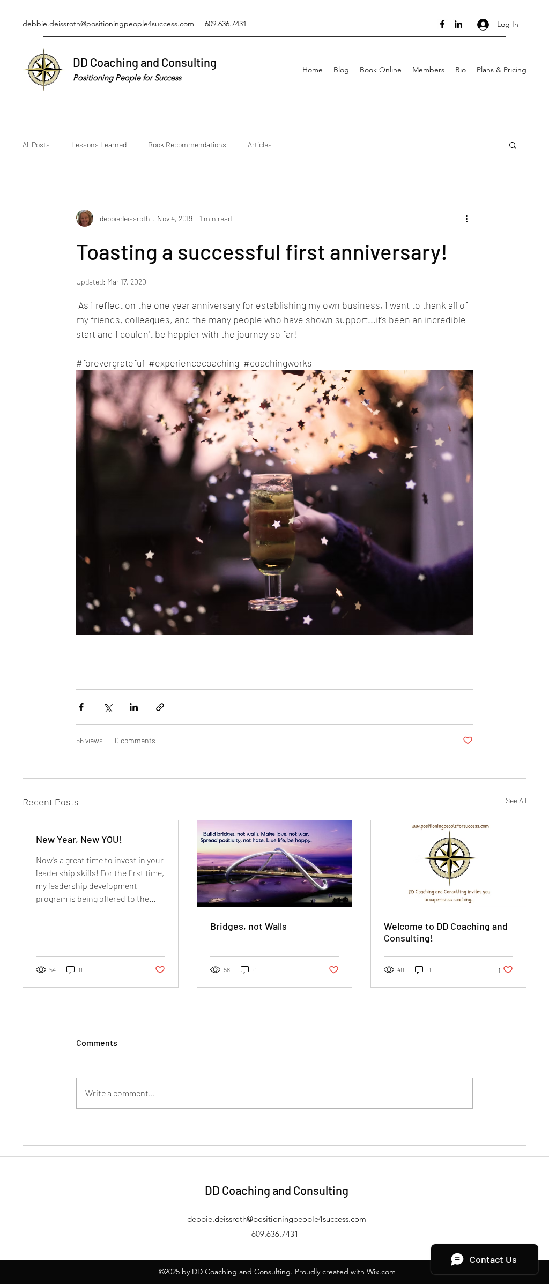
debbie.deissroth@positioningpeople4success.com (108, 23)
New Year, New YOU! (79, 839)
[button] (513, 144)
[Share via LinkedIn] (134, 707)
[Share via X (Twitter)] (107, 707)
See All (516, 800)
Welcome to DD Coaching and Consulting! (446, 932)
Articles (260, 144)
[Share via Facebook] (81, 707)
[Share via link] (160, 707)
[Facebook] (442, 24)
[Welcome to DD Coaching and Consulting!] (448, 863)
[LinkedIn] (458, 24)
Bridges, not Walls (248, 926)
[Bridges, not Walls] (274, 863)
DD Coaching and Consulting (145, 62)
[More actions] (466, 218)
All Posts (36, 144)
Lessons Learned (99, 144)
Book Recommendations (187, 144)
